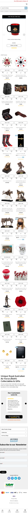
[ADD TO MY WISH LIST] (11, 73)
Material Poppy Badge (20, 314)
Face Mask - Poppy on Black (20, 235)
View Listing (14, 45)
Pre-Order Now (7, 257)
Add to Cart (7, 70)
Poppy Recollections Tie (21, 127)
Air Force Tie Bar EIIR (21, 153)
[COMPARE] (7, 73)
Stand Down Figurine (7, 181)
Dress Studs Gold (7, 365)
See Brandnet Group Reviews (14, 419)
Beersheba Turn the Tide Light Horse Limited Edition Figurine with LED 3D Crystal (7, 210)
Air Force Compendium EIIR (20, 365)
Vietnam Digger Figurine (7, 314)
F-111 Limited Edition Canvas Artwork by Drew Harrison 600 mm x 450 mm (7, 263)
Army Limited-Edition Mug (14, 39)
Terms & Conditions (14, 500)
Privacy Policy (14, 498)
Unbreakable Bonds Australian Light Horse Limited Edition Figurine (21, 210)
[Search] (26, 8)
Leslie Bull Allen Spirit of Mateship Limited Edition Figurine (21, 182)
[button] (9, 511)
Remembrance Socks (7, 153)
